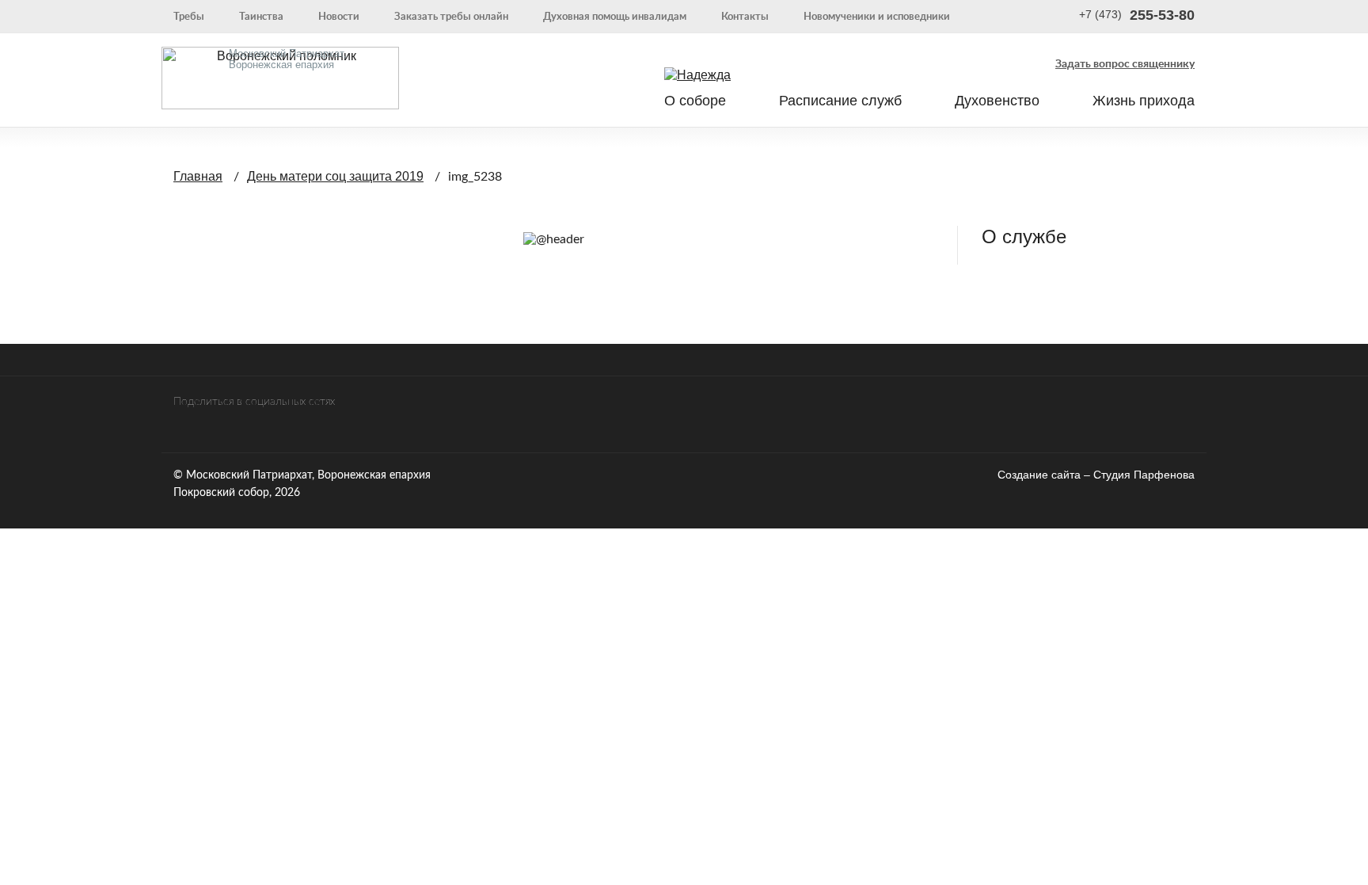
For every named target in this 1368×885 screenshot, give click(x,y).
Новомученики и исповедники (877, 16)
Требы (188, 16)
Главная (197, 176)
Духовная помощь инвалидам (614, 16)
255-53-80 (1137, 16)
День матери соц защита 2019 (335, 176)
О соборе (695, 101)
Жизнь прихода (1143, 101)
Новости (338, 16)
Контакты (745, 16)
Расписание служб (840, 101)
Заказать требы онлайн (451, 16)
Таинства (261, 16)
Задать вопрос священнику (1125, 63)
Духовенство (997, 101)
